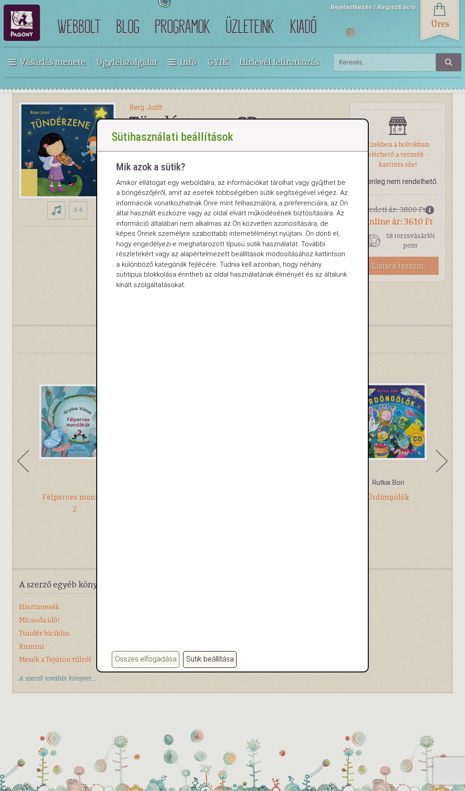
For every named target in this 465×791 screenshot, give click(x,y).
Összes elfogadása (146, 659)
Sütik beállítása (210, 659)
